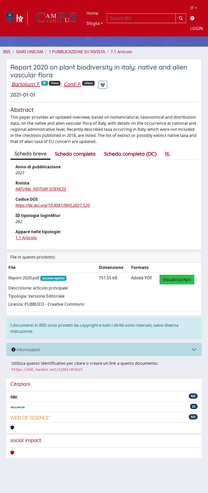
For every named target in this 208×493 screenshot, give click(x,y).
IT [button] (192, 8)
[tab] (168, 154)
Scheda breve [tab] (30, 153)
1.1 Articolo (121, 51)
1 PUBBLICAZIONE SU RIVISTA (77, 51)
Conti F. (72, 84)
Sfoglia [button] (93, 23)
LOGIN (196, 28)
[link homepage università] (56, 18)
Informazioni (27, 349)
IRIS (6, 51)
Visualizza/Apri (177, 279)
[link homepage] (15, 18)
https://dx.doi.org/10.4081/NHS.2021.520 (52, 205)
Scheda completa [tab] (75, 154)
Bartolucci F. (25, 84)
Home (92, 13)
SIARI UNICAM (29, 51)
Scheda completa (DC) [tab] (130, 154)
